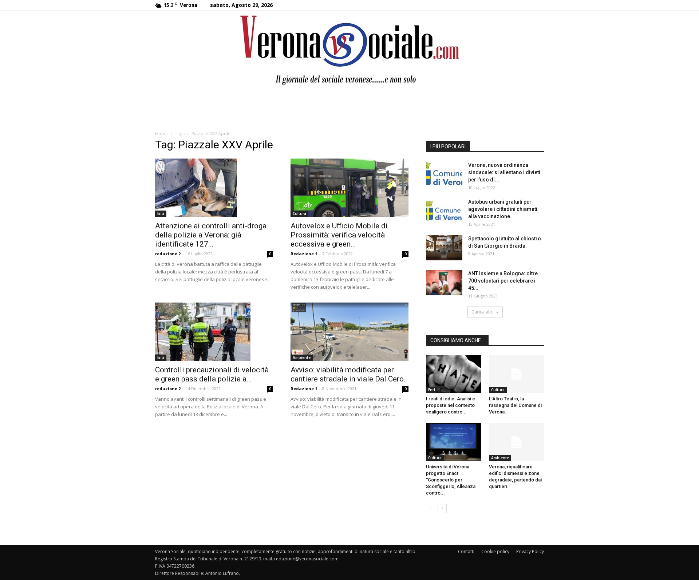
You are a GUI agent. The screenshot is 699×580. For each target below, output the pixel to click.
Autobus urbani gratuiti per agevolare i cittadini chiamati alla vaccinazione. (502, 209)
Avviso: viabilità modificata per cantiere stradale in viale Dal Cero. (348, 374)
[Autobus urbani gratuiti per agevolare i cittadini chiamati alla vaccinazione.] (444, 211)
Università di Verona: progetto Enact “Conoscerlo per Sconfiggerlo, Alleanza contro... (450, 480)
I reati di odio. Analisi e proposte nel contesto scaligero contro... (450, 405)
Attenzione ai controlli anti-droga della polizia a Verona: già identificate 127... (210, 234)
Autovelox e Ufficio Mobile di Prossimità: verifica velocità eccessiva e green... (339, 234)
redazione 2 (168, 253)
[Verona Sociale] (349, 49)
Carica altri (482, 312)
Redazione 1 (304, 253)
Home (161, 134)
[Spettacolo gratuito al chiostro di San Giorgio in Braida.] (444, 247)
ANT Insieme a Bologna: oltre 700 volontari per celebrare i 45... (503, 281)
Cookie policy (495, 551)
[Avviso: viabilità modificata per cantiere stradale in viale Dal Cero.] (349, 332)
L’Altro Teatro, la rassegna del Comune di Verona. (515, 405)
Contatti (466, 551)
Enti (160, 213)
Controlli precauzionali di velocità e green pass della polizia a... (212, 374)
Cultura (299, 213)
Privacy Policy (530, 551)
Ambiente (302, 357)
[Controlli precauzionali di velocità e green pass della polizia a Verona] (214, 332)
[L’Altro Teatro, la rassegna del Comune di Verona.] (516, 374)
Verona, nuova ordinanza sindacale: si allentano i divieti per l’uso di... (504, 172)
